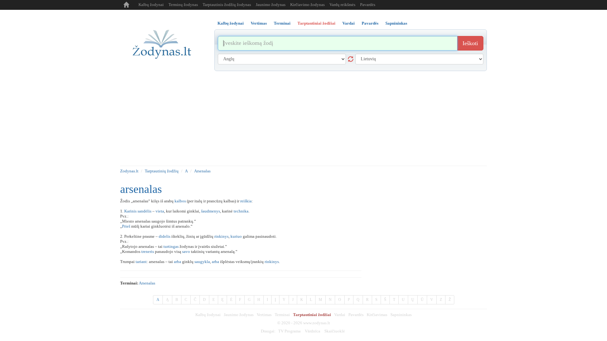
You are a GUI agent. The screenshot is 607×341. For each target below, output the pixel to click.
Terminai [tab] (282, 23)
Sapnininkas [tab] (396, 23)
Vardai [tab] (348, 23)
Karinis (130, 211)
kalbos (180, 201)
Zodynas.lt (129, 171)
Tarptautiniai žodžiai (312, 314)
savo (186, 251)
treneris (147, 251)
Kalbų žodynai (151, 4)
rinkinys (221, 236)
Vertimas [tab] (259, 23)
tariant (141, 261)
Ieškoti (470, 43)
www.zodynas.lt (316, 322)
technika (241, 211)
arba (177, 261)
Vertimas (264, 314)
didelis (164, 236)
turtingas (171, 246)
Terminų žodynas (183, 4)
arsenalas (147, 283)
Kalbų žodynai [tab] (231, 23)
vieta (160, 211)
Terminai (282, 314)
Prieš (126, 226)
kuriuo (236, 236)
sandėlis (144, 211)
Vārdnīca (312, 331)
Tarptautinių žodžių (162, 171)
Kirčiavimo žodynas (307, 4)
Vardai (339, 314)
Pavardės (367, 4)
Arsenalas (202, 171)
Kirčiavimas (377, 314)
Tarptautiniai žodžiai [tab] (316, 23)
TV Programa (289, 331)
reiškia (246, 201)
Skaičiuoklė (334, 331)
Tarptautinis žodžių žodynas (227, 4)
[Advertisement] (303, 118)
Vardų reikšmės (342, 4)
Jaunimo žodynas (270, 4)
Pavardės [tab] (370, 23)
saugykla (202, 261)
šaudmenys (210, 211)
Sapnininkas (401, 314)
